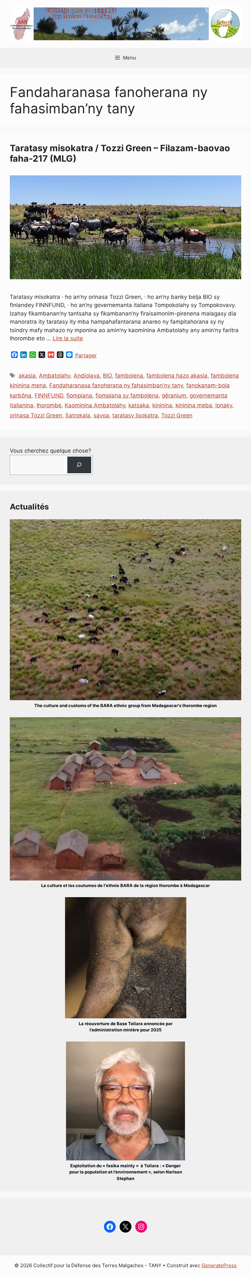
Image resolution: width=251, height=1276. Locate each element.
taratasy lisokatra (135, 415)
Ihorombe (49, 405)
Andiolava (87, 375)
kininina (162, 405)
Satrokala (77, 415)
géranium (174, 395)
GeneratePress (219, 1265)
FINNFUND (49, 395)
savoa (101, 415)
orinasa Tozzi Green (36, 415)
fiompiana (79, 395)
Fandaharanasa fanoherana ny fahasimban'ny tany (116, 385)
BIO (107, 375)
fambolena (129, 375)
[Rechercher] (79, 465)
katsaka (138, 405)
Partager (86, 355)
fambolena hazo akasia (177, 375)
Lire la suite (68, 338)
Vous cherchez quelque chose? (50, 450)
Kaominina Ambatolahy (95, 405)
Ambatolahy (54, 375)
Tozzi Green (176, 415)
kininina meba (194, 405)
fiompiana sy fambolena (127, 395)
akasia (27, 375)
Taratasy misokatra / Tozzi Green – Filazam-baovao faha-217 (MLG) (120, 153)
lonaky (223, 405)
